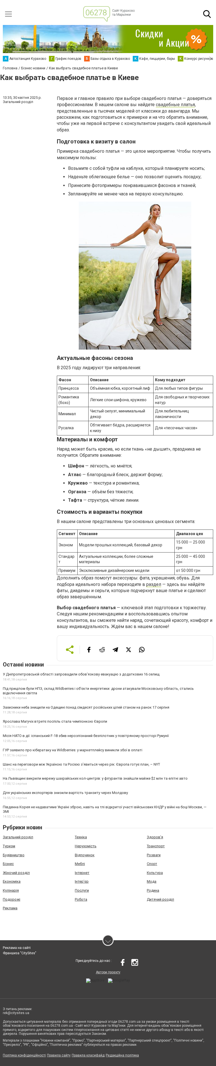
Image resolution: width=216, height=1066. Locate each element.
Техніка (81, 837)
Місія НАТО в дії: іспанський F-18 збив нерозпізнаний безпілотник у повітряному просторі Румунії (86, 736)
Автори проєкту (108, 972)
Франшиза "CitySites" (19, 953)
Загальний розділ (18, 837)
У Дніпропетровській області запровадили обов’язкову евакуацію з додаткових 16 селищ (81, 674)
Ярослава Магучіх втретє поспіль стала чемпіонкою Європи (55, 721)
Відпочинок (84, 855)
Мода (151, 881)
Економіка (12, 881)
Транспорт (156, 846)
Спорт (152, 864)
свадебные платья (175, 104)
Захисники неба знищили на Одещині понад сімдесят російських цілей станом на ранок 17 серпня (86, 707)
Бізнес (8, 864)
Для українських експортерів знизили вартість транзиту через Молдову (65, 793)
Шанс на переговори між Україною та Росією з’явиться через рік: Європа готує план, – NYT (81, 764)
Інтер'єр (82, 881)
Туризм (9, 846)
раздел (153, 584)
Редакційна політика (122, 1055)
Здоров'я (155, 837)
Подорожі (11, 899)
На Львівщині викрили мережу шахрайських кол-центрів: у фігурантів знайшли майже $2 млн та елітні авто (95, 778)
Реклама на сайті (17, 948)
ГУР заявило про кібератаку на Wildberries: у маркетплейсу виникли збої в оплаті (72, 750)
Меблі (80, 864)
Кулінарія (11, 890)
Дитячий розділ (160, 899)
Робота (81, 899)
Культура (155, 873)
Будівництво (13, 855)
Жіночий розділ (16, 873)
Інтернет (82, 873)
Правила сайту (59, 1055)
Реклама (10, 908)
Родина (153, 890)
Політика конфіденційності (24, 1055)
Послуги (82, 890)
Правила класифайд (88, 1055)
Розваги (154, 855)
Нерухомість (85, 846)
